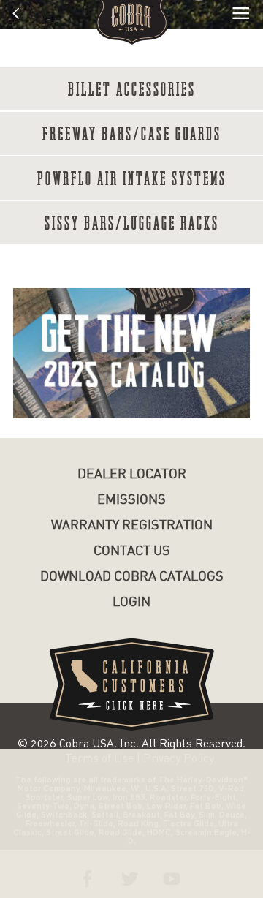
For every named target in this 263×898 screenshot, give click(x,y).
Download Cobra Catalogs (132, 577)
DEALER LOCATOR (131, 474)
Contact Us (132, 551)
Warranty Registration (132, 525)
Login (131, 602)
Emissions (131, 500)
